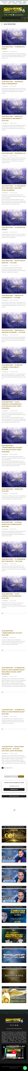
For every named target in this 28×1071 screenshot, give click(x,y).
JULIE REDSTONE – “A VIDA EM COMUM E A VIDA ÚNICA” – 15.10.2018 (12, 367)
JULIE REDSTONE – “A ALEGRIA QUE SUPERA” (13, 228)
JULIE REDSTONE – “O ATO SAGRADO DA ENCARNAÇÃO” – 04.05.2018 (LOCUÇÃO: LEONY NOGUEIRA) (12, 405)
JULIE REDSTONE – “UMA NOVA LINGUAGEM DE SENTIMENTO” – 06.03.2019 (12, 118)
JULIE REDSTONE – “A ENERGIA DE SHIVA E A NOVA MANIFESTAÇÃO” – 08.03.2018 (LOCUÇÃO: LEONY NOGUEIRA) (14, 671)
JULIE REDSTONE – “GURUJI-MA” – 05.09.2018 (13, 490)
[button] (22, 18)
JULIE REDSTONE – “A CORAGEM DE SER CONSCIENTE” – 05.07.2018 (13, 560)
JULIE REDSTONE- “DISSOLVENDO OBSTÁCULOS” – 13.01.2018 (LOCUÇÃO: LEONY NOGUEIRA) (13, 749)
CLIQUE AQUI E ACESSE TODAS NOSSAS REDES (14, 1028)
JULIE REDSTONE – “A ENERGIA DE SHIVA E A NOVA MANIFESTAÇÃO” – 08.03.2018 (14, 712)
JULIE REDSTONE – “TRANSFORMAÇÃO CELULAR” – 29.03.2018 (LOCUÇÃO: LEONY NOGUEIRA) (12, 449)
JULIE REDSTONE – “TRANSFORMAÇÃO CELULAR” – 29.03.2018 (12, 633)
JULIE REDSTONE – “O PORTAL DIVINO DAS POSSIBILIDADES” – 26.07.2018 (12, 524)
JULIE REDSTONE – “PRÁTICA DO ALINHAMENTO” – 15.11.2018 (12, 297)
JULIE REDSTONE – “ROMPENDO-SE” (14, 153)
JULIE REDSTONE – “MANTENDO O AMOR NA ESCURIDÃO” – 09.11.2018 (13, 331)
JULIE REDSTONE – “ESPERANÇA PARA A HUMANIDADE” (12, 83)
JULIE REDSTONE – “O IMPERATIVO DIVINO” (13, 48)
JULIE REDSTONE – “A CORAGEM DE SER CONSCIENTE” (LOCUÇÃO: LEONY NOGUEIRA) (13, 188)
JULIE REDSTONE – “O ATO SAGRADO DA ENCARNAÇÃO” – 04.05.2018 (12, 596)
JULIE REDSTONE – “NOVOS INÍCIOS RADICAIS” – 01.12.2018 (13, 262)
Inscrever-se (14, 789)
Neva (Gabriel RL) (5, 51)
